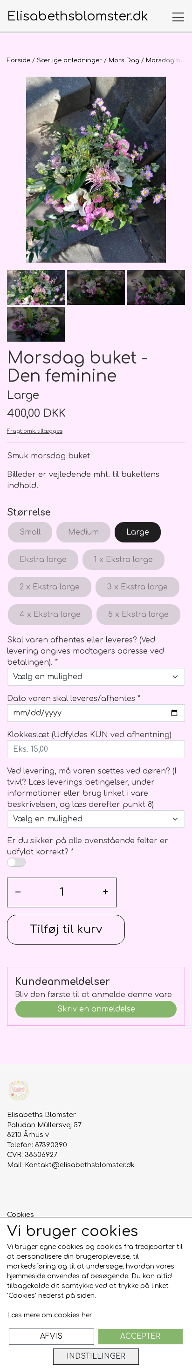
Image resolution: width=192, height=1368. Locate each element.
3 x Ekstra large (137, 587)
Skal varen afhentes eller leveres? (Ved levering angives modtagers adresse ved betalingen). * (85, 651)
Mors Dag (124, 60)
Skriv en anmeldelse (96, 1009)
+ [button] (106, 892)
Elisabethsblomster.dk (77, 16)
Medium (83, 532)
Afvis (51, 1336)
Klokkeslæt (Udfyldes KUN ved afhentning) (89, 735)
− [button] (18, 892)
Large (137, 532)
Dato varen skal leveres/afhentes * (73, 698)
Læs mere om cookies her (49, 1315)
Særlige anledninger (69, 60)
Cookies (20, 1214)
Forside (18, 60)
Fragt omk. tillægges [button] (34, 431)
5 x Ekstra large (138, 614)
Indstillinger (96, 1356)
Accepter (140, 1336)
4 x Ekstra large (50, 614)
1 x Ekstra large (123, 559)
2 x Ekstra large (50, 587)
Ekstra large (43, 559)
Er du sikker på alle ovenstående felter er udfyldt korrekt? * (87, 846)
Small (30, 532)
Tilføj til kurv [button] (66, 929)
